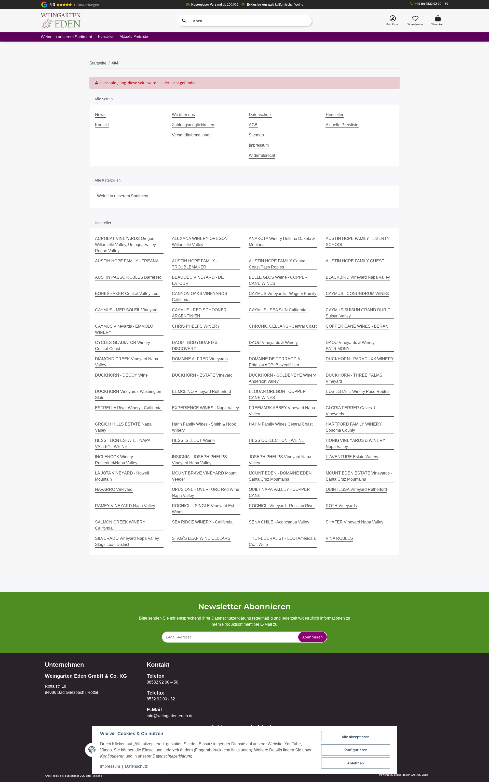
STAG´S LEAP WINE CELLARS (201, 538)
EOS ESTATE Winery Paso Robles (357, 391)
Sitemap (256, 135)
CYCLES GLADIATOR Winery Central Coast (122, 345)
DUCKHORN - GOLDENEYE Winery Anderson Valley (282, 378)
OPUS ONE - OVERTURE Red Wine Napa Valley (205, 492)
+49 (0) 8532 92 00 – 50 (431, 4)
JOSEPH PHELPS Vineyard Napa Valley (280, 460)
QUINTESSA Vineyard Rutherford (356, 489)
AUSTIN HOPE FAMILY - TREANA (127, 261)
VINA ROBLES (339, 538)
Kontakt (102, 125)
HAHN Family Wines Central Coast (281, 424)
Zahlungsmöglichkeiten (193, 125)
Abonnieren (312, 637)
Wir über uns (183, 114)
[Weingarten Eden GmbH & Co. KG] (60, 20)
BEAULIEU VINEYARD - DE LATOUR (198, 280)
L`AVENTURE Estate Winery (352, 457)
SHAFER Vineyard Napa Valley (354, 522)
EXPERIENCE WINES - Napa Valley (205, 408)
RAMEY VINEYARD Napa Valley (125, 506)
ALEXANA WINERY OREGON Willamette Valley (200, 241)
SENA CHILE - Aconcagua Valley (279, 522)
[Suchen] (183, 21)
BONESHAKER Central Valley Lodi (127, 293)
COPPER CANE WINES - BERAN (357, 326)
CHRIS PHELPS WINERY (196, 326)
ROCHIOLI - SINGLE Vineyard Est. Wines (203, 509)
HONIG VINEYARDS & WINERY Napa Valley (355, 443)
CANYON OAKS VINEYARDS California (199, 296)
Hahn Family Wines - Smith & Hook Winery (204, 427)
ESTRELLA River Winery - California (128, 408)
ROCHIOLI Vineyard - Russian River (282, 506)
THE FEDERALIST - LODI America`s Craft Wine (282, 541)
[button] (392, 20)
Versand (97, 775)
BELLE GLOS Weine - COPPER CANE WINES (278, 280)
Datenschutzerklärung (231, 618)
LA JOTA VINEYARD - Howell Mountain (122, 476)
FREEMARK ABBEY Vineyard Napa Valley (282, 411)
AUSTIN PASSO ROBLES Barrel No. (128, 277)
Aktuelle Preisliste (134, 36)
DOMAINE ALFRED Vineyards (200, 359)
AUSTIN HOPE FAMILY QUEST (355, 261)
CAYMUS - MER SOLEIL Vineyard (126, 310)
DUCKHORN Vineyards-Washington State (128, 394)
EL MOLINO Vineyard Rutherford (201, 391)
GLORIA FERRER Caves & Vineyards (351, 411)
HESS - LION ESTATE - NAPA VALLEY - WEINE (122, 443)
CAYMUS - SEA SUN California (277, 310)
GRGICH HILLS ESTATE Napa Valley (123, 427)
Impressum (259, 145)
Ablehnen (355, 763)
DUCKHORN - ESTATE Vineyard (202, 375)
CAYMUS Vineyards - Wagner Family (282, 293)
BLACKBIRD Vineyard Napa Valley (358, 277)
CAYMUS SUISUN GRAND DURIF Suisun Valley (358, 313)
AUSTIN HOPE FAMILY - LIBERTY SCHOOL (358, 241)
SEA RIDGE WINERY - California (202, 522)
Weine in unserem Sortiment (122, 196)
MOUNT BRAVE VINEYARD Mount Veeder (204, 476)
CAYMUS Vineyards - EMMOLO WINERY (124, 329)
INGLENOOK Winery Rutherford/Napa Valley (116, 460)
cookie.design (402, 774)
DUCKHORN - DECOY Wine (121, 375)
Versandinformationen (192, 135)
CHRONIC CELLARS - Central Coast (283, 326)
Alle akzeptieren (356, 737)
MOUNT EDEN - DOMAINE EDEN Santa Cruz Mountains (280, 476)
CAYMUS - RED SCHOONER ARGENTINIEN (199, 313)
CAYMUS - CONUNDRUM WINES (357, 293)
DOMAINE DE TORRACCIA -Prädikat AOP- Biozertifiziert (275, 362)
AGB (253, 125)
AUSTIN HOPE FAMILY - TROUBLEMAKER (195, 264)
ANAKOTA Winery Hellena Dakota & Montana (282, 241)
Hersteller (106, 36)
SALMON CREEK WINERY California (120, 525)
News (100, 114)
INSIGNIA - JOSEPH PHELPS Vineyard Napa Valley (199, 460)
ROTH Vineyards (341, 506)
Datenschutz (260, 114)
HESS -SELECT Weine (193, 440)
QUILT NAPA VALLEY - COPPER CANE (279, 492)
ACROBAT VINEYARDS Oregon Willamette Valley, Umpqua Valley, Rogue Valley (126, 244)
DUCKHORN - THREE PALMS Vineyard (354, 378)
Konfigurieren (356, 750)
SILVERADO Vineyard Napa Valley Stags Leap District (127, 541)
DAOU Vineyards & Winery (273, 342)
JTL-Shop (422, 774)
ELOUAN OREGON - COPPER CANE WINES (277, 394)
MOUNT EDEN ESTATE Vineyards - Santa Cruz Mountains (359, 476)
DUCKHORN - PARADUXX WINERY (360, 359)
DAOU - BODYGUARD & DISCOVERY (195, 345)
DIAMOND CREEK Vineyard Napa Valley (126, 362)
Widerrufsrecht (262, 155)
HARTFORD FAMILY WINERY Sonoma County (354, 427)
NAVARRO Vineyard (113, 489)
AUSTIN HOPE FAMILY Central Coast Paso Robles (277, 264)
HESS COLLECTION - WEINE (276, 440)
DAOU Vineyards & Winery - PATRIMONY (351, 345)
